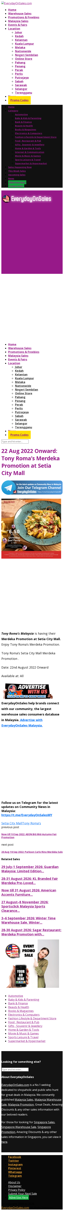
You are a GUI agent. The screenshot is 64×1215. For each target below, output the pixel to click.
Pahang (20, 62)
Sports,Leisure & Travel (28, 159)
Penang (20, 66)
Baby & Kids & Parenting (28, 118)
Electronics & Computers (28, 133)
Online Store (23, 59)
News (11, 178)
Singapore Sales (44, 1122)
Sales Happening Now (20, 167)
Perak (19, 70)
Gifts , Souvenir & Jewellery (29, 144)
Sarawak (21, 85)
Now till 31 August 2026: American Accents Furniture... (28, 892)
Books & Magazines (25, 129)
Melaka (20, 47)
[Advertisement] (32, 240)
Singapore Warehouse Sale (18, 1127)
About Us (14, 1182)
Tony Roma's (31, 823)
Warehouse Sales (19, 13)
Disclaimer (15, 1186)
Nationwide (23, 51)
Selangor (21, 89)
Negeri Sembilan (26, 55)
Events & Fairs (17, 25)
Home (12, 10)
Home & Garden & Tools (28, 148)
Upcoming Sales (16, 174)
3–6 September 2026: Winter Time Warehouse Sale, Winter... (28, 920)
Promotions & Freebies (23, 17)
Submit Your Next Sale (22, 1193)
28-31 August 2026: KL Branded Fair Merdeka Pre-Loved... (29, 880)
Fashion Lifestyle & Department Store (35, 137)
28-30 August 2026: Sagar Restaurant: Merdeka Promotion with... (31, 932)
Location (14, 28)
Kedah (19, 36)
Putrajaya (22, 77)
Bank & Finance (23, 122)
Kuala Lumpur (24, 44)
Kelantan (21, 40)
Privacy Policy (16, 1190)
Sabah (19, 81)
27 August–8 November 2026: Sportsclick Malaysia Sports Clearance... (24, 906)
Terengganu (23, 93)
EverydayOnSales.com (15, 1085)
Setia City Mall (11, 823)
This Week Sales (17, 171)
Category (13, 110)
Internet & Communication (29, 152)
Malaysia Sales (18, 21)
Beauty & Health (24, 125)
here (4, 1142)
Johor (18, 32)
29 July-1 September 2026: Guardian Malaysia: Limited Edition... (30, 869)
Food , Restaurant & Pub (28, 140)
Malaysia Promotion (21, 1104)
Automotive (21, 114)
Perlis (19, 74)
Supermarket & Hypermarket (31, 163)
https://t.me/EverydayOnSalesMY (26, 815)
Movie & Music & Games (28, 155)
